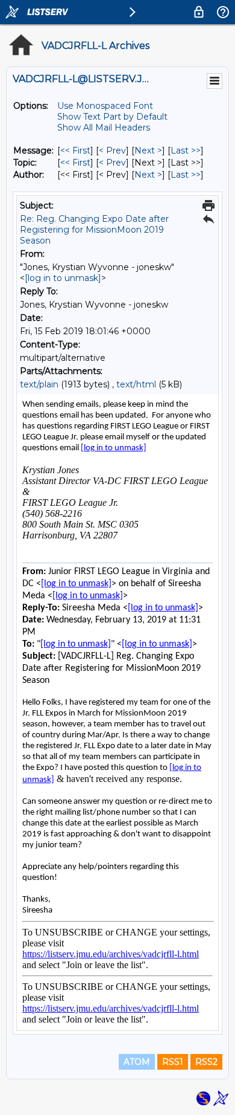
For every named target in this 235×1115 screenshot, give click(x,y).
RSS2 (206, 1061)
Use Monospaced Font (105, 105)
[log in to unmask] (63, 278)
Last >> (186, 150)
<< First (75, 150)
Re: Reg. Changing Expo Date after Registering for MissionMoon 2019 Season (94, 229)
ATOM (137, 1061)
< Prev (112, 150)
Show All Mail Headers (103, 127)
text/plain (39, 384)
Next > (148, 150)
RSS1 (172, 1061)
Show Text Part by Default (112, 116)
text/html (136, 384)
